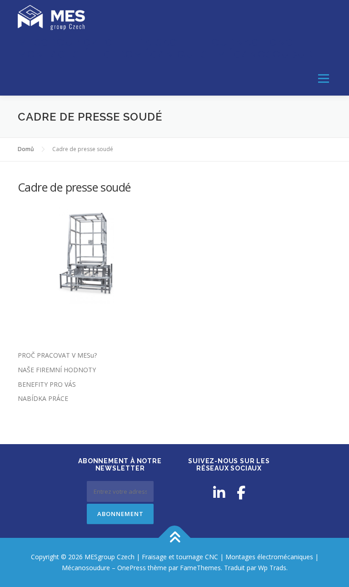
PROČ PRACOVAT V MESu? (57, 355)
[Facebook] (241, 492)
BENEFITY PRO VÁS (47, 384)
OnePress (131, 567)
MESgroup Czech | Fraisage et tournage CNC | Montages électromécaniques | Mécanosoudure (169, 48)
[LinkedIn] (219, 492)
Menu (323, 78)
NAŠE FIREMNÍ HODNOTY (57, 369)
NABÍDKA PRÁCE (43, 398)
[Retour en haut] (175, 538)
